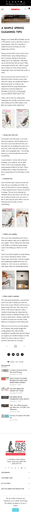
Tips (16, 362)
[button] (25, 9)
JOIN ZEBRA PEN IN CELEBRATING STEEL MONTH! (19, 398)
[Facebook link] (8, 354)
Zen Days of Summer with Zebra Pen (20, 417)
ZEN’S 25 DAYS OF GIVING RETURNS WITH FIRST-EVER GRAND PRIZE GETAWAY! (18, 380)
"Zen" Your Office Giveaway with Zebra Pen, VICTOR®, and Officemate (20, 407)
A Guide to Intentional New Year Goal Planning (18, 371)
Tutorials (21, 362)
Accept (15, 510)
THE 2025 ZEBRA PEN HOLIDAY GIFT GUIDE (17, 390)
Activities (12, 362)
